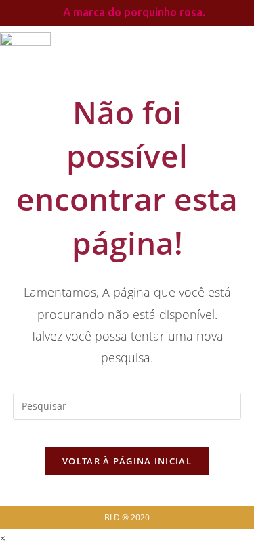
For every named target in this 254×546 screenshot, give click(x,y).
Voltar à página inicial (127, 461)
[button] (218, 54)
